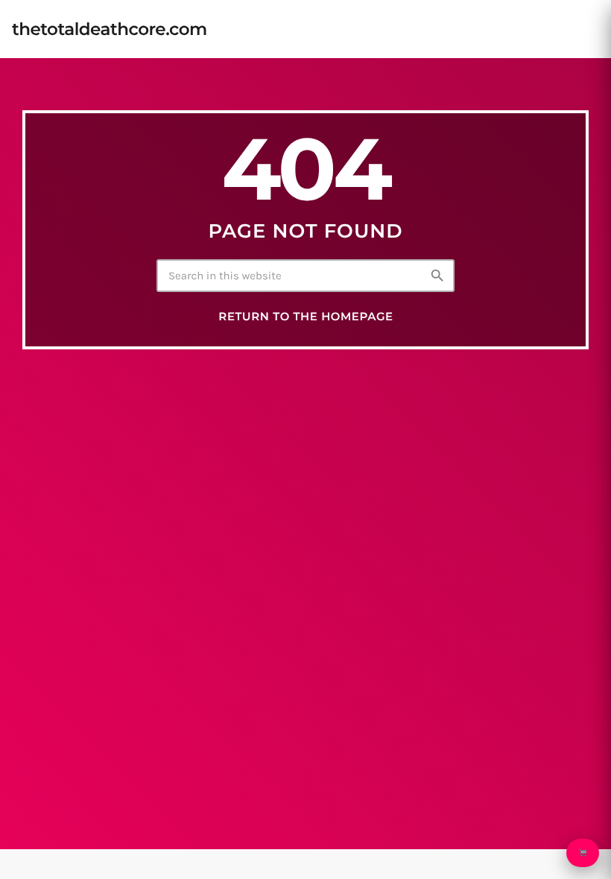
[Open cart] (582, 853)
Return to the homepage (305, 316)
